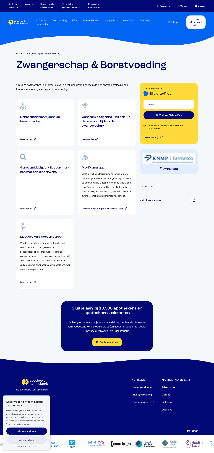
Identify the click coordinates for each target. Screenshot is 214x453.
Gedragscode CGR (143, 402)
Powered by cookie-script (27, 447)
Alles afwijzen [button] (26, 440)
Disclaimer (192, 430)
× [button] (47, 398)
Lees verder (24, 424)
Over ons (167, 409)
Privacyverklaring (142, 394)
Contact (166, 394)
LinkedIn (167, 402)
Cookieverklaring (142, 387)
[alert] (26, 422)
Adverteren (168, 387)
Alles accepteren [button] (26, 431)
